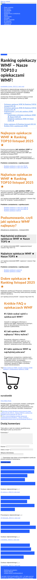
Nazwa (3, 446)
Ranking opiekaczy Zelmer (12, 271)
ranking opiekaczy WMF (20, 369)
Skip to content (5, 1)
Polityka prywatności (10, 570)
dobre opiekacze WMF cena (11, 367)
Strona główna (8, 571)
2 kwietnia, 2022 (6, 539)
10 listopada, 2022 (6, 518)
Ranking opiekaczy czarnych (13, 270)
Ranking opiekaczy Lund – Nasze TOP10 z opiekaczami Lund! (18, 527)
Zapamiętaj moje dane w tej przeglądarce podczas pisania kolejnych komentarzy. (18, 458)
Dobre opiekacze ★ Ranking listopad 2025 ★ (20, 124)
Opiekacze (4, 54)
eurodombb (4, 86)
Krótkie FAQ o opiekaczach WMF (16, 126)
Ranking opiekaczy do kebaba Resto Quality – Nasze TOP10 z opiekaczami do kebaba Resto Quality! (18, 475)
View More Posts (6, 401)
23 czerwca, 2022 (6, 492)
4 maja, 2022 (12, 86)
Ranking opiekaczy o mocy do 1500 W (16, 207)
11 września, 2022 (6, 565)
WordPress (11, 578)
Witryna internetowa (7, 452)
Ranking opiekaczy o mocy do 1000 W (16, 167)
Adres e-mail (5, 449)
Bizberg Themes (28, 578)
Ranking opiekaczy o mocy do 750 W (15, 166)
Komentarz (5, 432)
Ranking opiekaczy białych (12, 210)
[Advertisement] (18, 40)
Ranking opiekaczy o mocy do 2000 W (16, 209)
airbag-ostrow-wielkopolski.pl (13, 573)
